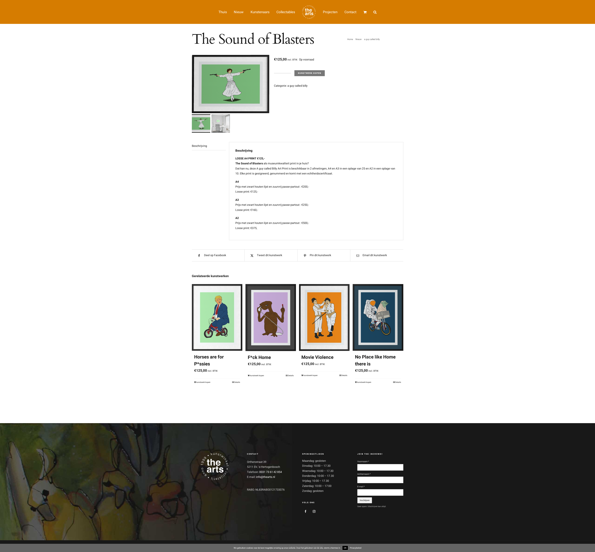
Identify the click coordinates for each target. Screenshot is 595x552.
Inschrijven (365, 500)
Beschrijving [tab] (199, 146)
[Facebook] (305, 511)
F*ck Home (259, 357)
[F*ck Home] (270, 317)
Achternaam (364, 474)
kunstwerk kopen (309, 73)
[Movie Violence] (324, 317)
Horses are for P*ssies (209, 360)
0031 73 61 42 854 (270, 472)
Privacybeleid (355, 547)
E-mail (361, 486)
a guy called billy (297, 86)
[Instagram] (314, 511)
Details (237, 382)
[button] (360, 12)
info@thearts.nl (265, 477)
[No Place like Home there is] (378, 317)
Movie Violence (317, 357)
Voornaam (363, 461)
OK (345, 547)
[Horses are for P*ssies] (217, 317)
